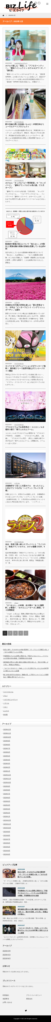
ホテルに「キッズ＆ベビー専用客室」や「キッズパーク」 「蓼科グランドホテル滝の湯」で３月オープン (25, 185)
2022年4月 (6, 805)
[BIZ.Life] (21, 10)
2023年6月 (6, 752)
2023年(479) (7, 951)
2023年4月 (6, 760)
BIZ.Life (23, 1018)
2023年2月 (6, 767)
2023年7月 (6, 748)
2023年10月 (7, 737)
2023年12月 (7, 729)
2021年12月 (7, 820)
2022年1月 (6, 816)
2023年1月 (6, 771)
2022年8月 (6, 790)
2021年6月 (6, 843)
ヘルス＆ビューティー (20, 63)
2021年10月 (7, 828)
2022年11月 (7, 778)
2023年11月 (7, 733)
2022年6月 (6, 797)
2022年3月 (6, 809)
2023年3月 (6, 763)
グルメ (16, 603)
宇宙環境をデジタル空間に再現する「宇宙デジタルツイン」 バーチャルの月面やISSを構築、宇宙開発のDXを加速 (32, 893)
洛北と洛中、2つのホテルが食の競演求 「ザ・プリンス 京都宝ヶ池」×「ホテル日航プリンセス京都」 (32, 874)
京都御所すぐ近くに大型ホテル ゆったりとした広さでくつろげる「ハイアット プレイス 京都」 (24, 488)
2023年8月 (6, 744)
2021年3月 (6, 854)
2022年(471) (7, 954)
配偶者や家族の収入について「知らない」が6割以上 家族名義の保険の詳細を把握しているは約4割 (25, 246)
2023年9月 (6, 741)
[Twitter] (25, 1010)
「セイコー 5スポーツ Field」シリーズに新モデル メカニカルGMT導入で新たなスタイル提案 (33, 930)
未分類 (5, 714)
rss (35, 3)
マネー (16, 241)
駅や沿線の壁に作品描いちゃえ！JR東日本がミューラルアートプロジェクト (24, 125)
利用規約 (6, 995)
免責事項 (6, 999)
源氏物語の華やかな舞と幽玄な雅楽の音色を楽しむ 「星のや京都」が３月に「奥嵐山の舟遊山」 (33, 911)
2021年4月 (6, 850)
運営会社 (29, 999)
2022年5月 (6, 801)
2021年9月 (6, 831)
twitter (39, 3)
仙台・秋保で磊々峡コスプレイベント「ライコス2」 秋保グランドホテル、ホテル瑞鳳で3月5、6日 (25, 546)
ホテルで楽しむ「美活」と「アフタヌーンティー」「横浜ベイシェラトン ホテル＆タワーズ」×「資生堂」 (25, 68)
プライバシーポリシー (34, 995)
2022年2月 (6, 813)
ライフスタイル (19, 121)
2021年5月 (6, 847)
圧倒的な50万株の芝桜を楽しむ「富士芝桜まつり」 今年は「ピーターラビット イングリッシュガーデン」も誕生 (25, 307)
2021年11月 (7, 824)
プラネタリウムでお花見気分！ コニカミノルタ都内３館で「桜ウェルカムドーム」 (24, 428)
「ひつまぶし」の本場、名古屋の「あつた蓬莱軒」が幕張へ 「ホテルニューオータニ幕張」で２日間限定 (24, 607)
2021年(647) (7, 958)
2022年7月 (6, 794)
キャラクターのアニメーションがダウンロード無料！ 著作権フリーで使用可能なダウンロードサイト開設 (25, 368)
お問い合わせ (7, 1002)
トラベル (17, 302)
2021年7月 (6, 839)
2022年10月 (7, 782)
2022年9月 (6, 786)
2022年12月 (7, 775)
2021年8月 (6, 835)
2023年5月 (6, 756)
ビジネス (6, 711)
